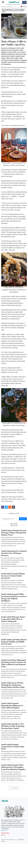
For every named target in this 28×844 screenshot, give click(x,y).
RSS (4, 835)
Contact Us (21, 839)
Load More (14, 788)
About (3, 841)
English (24, 6)
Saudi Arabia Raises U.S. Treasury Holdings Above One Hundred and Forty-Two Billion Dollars (13, 11)
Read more (4, 830)
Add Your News (5, 833)
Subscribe (23, 519)
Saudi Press (14, 2)
